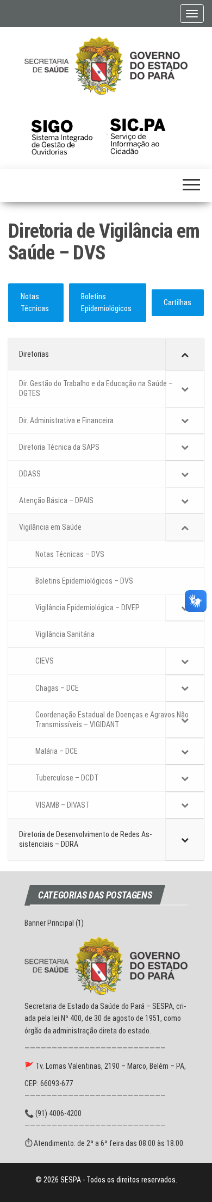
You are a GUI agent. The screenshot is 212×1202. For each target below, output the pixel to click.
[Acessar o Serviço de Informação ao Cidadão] (146, 130)
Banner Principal (49, 923)
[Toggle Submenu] (185, 354)
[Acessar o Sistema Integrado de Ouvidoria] (68, 130)
